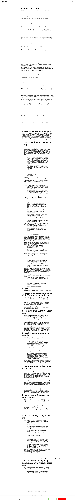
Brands (11, 1)
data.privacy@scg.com (43, 474)
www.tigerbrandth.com (29, 452)
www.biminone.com (39, 452)
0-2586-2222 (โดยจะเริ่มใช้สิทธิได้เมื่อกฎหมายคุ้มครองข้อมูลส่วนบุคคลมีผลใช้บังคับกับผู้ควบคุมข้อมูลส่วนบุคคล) (44, 458)
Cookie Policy (44, 491)
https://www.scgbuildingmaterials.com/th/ (33, 454)
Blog (34, 1)
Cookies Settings (52, 499)
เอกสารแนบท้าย (35, 472)
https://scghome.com (39, 453)
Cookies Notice (16, 499)
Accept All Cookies (62, 499)
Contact (38, 1)
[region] (37, 499)
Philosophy (29, 1)
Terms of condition (37, 491)
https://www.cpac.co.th (29, 453)
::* (42, 495)
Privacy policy (30, 491)
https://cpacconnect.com (38, 451)
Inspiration (23, 1)
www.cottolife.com (28, 451)
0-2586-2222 (31, 474)
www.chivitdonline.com (29, 455)
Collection (17, 1)
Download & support (45, 1)
